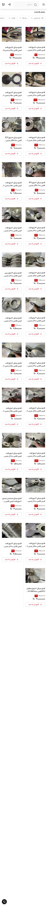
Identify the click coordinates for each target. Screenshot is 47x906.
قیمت (13, 18)
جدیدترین (37, 18)
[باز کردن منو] (43, 4)
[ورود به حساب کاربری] (10, 4)
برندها (24, 18)
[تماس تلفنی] (4, 901)
